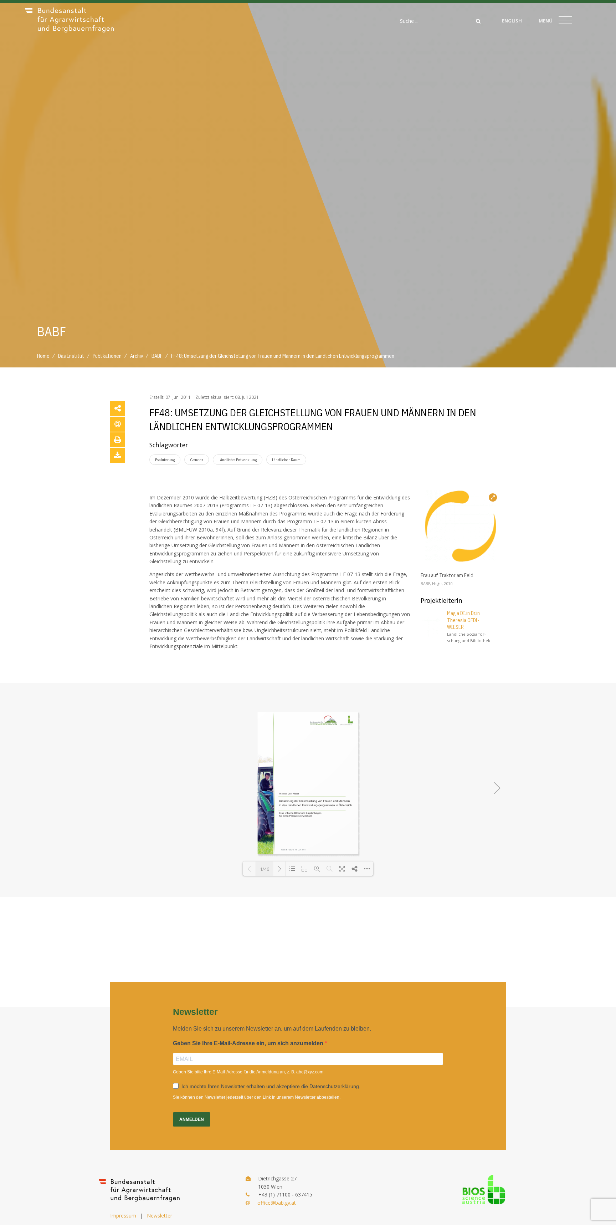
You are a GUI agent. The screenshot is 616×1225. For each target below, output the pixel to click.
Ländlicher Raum (286, 459)
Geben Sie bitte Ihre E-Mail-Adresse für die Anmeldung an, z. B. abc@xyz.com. (248, 1071)
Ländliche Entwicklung (238, 459)
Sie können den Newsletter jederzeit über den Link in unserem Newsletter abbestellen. (256, 1097)
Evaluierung (165, 459)
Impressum (123, 1215)
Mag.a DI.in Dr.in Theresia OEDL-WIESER (463, 620)
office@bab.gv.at (276, 1202)
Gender (196, 459)
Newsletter (159, 1215)
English (512, 20)
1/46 (264, 869)
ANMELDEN (191, 1119)
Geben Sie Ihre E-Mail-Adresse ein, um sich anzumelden (249, 1043)
